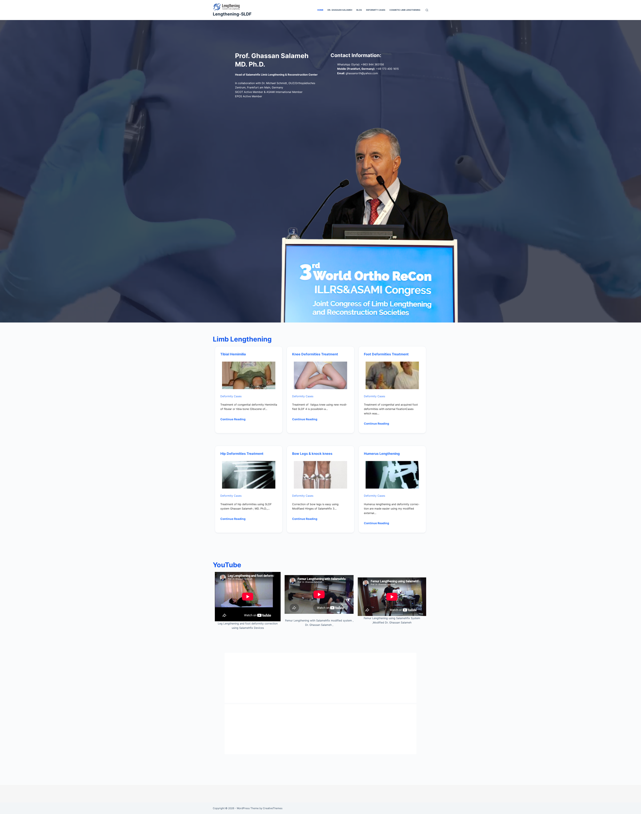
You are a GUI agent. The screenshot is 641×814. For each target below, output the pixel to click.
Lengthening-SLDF (232, 14)
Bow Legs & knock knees (312, 454)
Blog (359, 10)
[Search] (427, 10)
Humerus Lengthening (382, 454)
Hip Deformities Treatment (241, 454)
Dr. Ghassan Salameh (340, 10)
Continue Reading (233, 419)
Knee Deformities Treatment (315, 354)
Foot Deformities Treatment (386, 354)
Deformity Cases (375, 10)
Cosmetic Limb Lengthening (404, 10)
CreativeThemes (272, 808)
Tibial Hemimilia (233, 354)
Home (320, 10)
